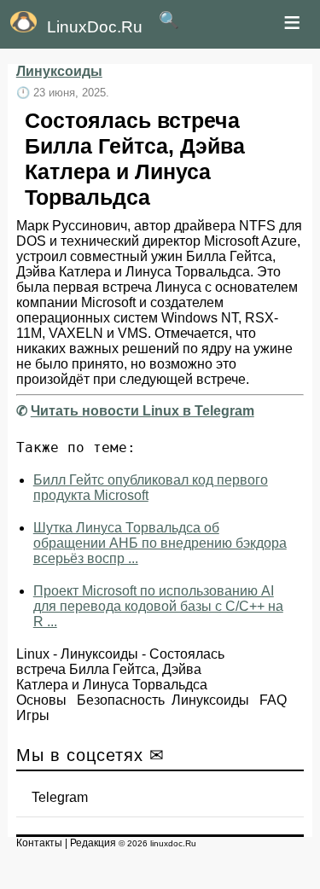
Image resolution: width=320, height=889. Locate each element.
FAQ (273, 700)
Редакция (93, 843)
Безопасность (121, 700)
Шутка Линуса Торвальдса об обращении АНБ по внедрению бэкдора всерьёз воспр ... (160, 543)
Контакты (39, 843)
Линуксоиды (59, 71)
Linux (32, 654)
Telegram (60, 797)
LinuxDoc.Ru (95, 27)
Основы (41, 700)
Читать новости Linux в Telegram (142, 411)
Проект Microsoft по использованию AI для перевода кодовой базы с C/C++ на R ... (158, 606)
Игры (32, 715)
